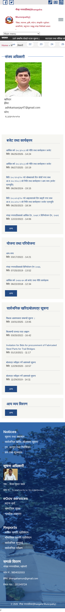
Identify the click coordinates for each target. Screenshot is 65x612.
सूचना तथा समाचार (14, 436)
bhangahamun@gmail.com (23, 578)
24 (47, 44)
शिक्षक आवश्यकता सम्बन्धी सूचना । (20, 318)
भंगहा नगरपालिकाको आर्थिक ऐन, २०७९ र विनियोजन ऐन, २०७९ (32, 215)
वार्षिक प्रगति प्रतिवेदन (16, 532)
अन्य (11, 228)
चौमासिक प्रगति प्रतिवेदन (18, 537)
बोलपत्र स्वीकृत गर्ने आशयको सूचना (21, 362)
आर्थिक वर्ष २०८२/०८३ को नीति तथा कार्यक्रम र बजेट (28, 163)
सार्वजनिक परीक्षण (13, 548)
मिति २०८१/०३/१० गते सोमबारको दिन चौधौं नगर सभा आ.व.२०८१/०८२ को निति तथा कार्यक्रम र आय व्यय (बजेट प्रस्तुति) (30, 181)
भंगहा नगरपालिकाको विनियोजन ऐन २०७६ (23, 267)
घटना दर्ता (10, 503)
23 (37, 44)
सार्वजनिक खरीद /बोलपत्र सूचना (21, 442)
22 (26, 44)
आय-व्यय (10, 253)
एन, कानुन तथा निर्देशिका (17, 447)
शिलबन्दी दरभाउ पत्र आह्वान (17, 331)
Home (5, 45)
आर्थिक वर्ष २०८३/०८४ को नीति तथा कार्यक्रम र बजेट (28, 150)
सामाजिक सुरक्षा (12, 508)
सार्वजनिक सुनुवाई (14, 542)
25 (58, 44)
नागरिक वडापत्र (13, 514)
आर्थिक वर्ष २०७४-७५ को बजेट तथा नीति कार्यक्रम (27, 280)
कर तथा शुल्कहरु (13, 452)
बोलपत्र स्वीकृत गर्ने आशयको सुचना (21, 375)
